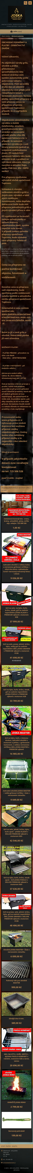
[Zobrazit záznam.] (16, 505)
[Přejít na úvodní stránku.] (16, 12)
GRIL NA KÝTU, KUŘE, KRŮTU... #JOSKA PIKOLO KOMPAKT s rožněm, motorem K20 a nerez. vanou (16, 1057)
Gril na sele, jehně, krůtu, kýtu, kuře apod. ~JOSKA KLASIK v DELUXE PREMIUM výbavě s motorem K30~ (16, 832)
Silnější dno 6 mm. (16, 1018)
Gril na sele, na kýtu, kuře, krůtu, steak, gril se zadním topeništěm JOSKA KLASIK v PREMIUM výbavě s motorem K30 (16, 612)
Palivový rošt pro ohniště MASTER (16, 981)
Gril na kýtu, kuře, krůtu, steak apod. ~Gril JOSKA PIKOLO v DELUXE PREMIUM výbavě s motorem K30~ (16, 881)
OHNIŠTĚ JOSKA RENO (16, 1102)
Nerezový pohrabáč (16, 1131)
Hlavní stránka (6, 36)
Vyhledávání (25, 3)
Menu (30, 3)
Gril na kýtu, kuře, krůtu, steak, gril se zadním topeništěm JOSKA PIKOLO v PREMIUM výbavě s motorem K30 (16, 693)
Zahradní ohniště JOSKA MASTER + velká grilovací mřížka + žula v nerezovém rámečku (16, 793)
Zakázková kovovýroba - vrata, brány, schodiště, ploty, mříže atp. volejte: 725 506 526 (16, 521)
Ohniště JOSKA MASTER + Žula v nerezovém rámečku (16, 951)
